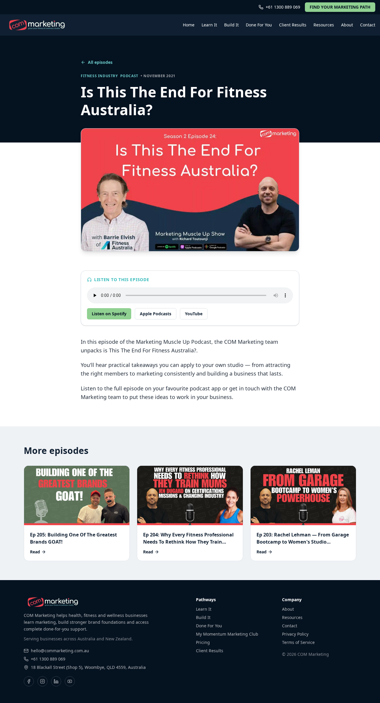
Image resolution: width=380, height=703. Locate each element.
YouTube (193, 313)
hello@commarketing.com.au (60, 650)
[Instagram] (42, 681)
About (347, 25)
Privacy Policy (295, 634)
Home (188, 25)
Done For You (259, 25)
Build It (231, 25)
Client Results (292, 25)
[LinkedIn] (56, 681)
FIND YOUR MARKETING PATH (340, 7)
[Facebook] (29, 681)
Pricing (203, 642)
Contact (367, 25)
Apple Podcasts (155, 313)
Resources (324, 25)
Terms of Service (298, 642)
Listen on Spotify (109, 313)
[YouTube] (70, 681)
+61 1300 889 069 (283, 7)
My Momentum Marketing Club (227, 634)
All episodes (100, 62)
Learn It (209, 25)
